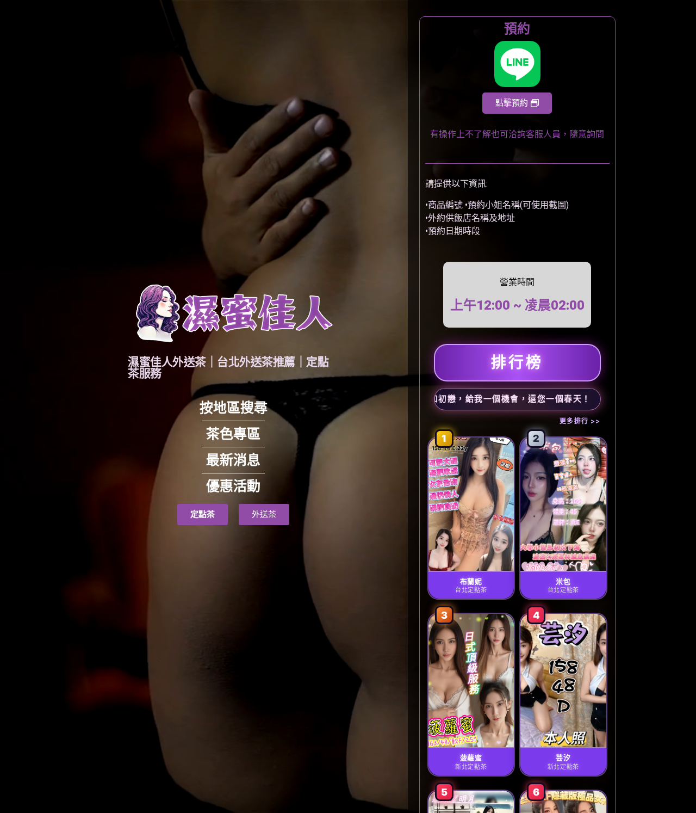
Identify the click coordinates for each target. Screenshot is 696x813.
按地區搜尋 (234, 408)
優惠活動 (233, 486)
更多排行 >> (580, 421)
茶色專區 (233, 434)
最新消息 (233, 460)
